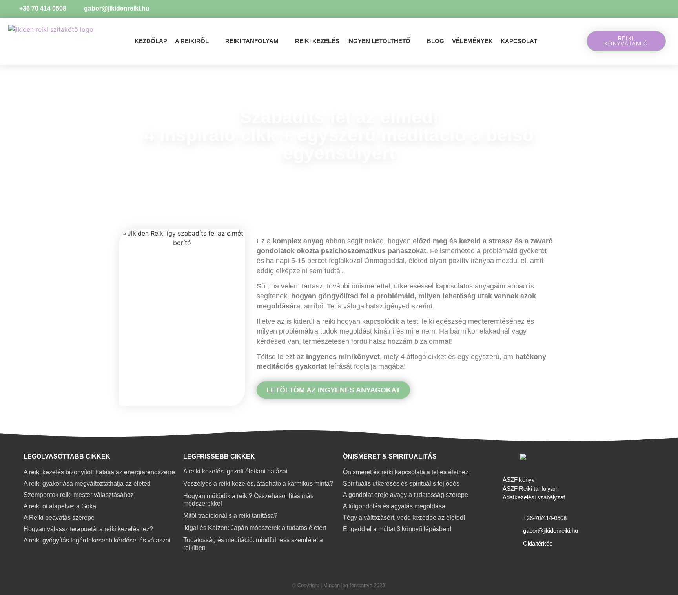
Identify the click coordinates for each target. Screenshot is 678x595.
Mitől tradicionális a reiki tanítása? (230, 515)
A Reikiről (192, 41)
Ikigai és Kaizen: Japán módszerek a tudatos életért (254, 527)
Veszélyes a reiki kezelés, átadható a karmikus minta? (258, 483)
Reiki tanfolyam (252, 41)
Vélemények (472, 41)
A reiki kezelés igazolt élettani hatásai (235, 471)
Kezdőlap (151, 41)
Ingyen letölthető (378, 41)
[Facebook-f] (661, 9)
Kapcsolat (519, 41)
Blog (435, 41)
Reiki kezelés (317, 41)
